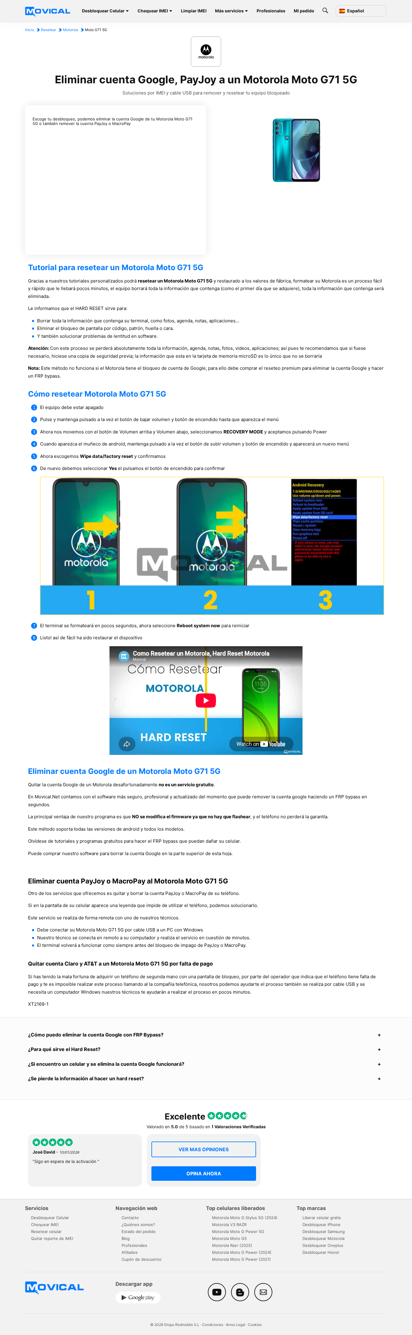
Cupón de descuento (141, 1259)
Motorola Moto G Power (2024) (241, 1252)
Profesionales (271, 10)
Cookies (255, 1324)
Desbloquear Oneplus (323, 1245)
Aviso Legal (235, 1324)
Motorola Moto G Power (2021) (241, 1259)
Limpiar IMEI (194, 10)
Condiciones (212, 1324)
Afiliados (130, 1252)
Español (355, 10)
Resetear (48, 29)
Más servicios (229, 10)
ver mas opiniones (204, 1149)
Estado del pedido (139, 1231)
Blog (126, 1238)
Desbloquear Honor (321, 1252)
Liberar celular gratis (322, 1217)
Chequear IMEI (153, 10)
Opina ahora (203, 1174)
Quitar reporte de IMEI (52, 1238)
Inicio (29, 29)
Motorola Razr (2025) (232, 1245)
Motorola (70, 29)
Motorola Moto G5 (229, 1238)
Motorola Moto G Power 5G (238, 1231)
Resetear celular (46, 1231)
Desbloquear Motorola (323, 1238)
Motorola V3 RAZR (229, 1224)
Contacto (130, 1217)
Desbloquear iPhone (322, 1224)
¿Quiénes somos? (138, 1224)
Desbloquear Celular (103, 10)
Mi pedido (304, 10)
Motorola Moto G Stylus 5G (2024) (244, 1217)
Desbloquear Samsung (324, 1231)
